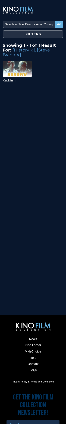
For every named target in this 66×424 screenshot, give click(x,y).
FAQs (33, 369)
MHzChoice (33, 351)
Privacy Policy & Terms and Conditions (33, 381)
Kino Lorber (33, 345)
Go (59, 24)
